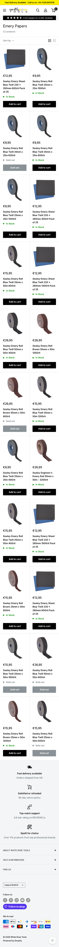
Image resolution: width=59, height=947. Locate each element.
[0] (53, 10)
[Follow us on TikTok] (28, 900)
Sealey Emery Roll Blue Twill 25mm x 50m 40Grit (13, 540)
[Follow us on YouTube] (22, 900)
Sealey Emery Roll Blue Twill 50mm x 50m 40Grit (13, 349)
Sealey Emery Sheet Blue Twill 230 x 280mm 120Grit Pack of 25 (44, 284)
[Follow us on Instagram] (17, 900)
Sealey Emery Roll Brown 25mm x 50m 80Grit (14, 607)
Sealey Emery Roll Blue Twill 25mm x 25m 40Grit (13, 476)
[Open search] (37, 10)
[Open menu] (4, 10)
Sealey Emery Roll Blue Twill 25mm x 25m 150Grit (42, 85)
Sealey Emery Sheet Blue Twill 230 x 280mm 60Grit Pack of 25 (14, 86)
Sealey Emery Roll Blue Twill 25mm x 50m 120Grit (42, 413)
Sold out (14, 167)
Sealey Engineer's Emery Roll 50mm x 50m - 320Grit (43, 476)
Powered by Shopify (12, 940)
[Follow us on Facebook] (5, 900)
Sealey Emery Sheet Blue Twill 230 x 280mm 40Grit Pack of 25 (44, 217)
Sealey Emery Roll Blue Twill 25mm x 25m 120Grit (13, 215)
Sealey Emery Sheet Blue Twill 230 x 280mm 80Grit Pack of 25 (44, 608)
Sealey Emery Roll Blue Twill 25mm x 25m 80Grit (42, 152)
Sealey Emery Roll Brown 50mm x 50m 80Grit (14, 413)
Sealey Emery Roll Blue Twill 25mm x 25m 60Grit (13, 152)
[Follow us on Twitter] (11, 900)
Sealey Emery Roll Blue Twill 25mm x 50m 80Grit (13, 282)
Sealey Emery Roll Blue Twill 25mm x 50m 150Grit (13, 674)
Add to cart (15, 104)
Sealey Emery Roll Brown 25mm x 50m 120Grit (14, 737)
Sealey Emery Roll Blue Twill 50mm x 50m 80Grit (42, 674)
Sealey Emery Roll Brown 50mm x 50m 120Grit (43, 349)
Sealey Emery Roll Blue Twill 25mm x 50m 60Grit (42, 737)
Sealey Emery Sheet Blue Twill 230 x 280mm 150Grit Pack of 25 (44, 541)
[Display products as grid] (49, 40)
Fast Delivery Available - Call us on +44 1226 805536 (29, 2)
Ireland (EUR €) (11, 885)
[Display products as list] (54, 40)
